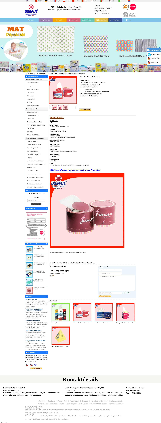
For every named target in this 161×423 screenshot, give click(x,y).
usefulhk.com (102, 11)
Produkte (60, 20)
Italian (103, 1)
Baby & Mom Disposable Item (34, 79)
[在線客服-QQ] (27, 364)
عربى (122, 1)
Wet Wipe (29, 102)
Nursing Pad (30, 95)
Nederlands (133, 1)
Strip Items (30, 131)
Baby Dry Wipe (31, 99)
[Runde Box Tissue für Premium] (63, 90)
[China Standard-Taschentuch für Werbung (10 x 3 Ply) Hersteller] (29, 265)
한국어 (113, 1)
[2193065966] (51, 276)
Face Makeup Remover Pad (34, 122)
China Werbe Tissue (32, 141)
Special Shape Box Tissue (61, 73)
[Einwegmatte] (80, 47)
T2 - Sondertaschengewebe (34, 183)
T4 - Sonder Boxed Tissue (33, 180)
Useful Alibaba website (56, 404)
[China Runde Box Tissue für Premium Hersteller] (29, 290)
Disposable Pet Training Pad (34, 174)
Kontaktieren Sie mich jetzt (36, 368)
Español (77, 1)
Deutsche (49, 1)
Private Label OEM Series (33, 135)
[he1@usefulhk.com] (53, 276)
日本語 (94, 1)
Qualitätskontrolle (88, 20)
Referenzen (116, 20)
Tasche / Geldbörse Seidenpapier (44, 73)
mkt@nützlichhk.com (105, 8)
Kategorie (32, 73)
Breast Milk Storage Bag (33, 105)
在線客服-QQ (154, 62)
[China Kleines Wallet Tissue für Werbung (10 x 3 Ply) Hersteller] (29, 249)
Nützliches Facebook (116, 404)
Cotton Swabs (30, 92)
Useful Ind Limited (155, 54)
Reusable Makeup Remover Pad (35, 161)
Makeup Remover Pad (32, 109)
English (30, 1)
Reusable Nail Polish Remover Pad (36, 164)
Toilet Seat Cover (31, 167)
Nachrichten (74, 401)
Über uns (47, 20)
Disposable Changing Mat (33, 154)
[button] (75, 70)
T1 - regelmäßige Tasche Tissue (35, 177)
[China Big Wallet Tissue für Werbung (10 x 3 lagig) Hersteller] (29, 274)
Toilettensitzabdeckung (33, 89)
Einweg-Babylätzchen (32, 82)
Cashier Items (30, 128)
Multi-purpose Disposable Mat (33, 327)
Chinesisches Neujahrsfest (33, 317)
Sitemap (85, 401)
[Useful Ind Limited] (31, 364)
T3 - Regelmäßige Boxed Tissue (35, 187)
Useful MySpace (71, 404)
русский (67, 1)
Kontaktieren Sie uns (102, 20)
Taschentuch (57, 263)
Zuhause (31, 20)
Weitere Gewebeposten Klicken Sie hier (75, 170)
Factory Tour (74, 20)
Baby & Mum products (32, 115)
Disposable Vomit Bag (32, 170)
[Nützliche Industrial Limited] (32, 17)
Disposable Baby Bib (32, 151)
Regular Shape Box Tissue (34, 144)
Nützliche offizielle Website (98, 404)
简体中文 (40, 1)
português (86, 1)
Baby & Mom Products (32, 112)
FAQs (129, 20)
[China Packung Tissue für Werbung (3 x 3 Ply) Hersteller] (29, 282)
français (58, 1)
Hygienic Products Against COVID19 (36, 125)
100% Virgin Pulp (76, 263)
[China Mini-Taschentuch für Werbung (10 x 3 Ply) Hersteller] (29, 257)
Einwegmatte (30, 86)
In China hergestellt (67, 263)
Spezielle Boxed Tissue (88, 263)
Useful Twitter (83, 404)
